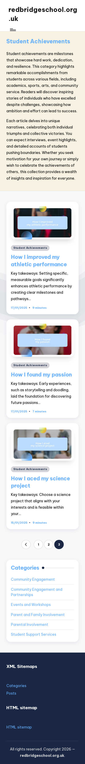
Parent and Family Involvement (38, 614)
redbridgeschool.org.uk (42, 14)
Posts (11, 693)
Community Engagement (33, 579)
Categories (16, 685)
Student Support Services (33, 634)
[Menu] (12, 29)
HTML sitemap (19, 727)
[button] (26, 544)
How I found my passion (41, 374)
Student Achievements (30, 247)
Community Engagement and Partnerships (36, 592)
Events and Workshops (31, 604)
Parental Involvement (29, 624)
